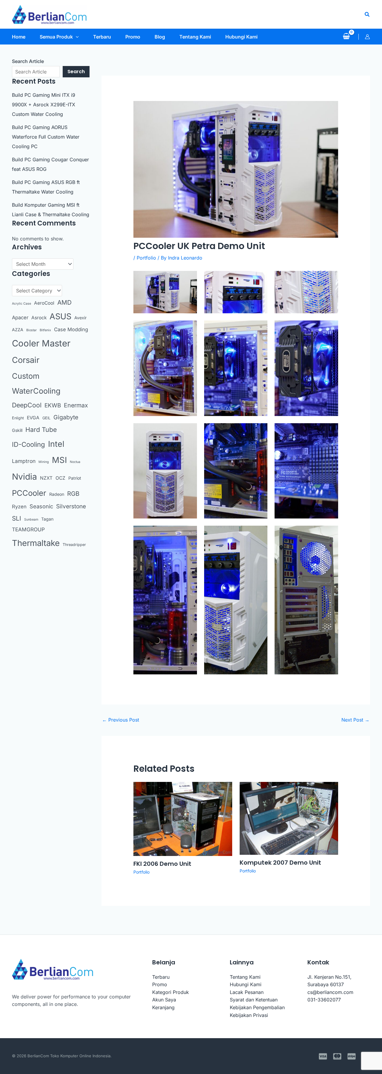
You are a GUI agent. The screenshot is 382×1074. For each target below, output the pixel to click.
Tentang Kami (245, 977)
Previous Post (120, 720)
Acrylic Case (21, 304)
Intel (56, 444)
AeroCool (44, 303)
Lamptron (24, 461)
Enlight (18, 418)
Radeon (56, 494)
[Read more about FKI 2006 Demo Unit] (182, 818)
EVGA (33, 418)
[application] (76, 37)
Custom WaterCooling (36, 383)
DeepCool (26, 405)
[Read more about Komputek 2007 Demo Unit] (289, 818)
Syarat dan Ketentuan (254, 1000)
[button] (367, 14)
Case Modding (71, 329)
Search (76, 71)
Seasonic (41, 506)
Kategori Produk (170, 992)
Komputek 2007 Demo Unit (280, 862)
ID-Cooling (28, 444)
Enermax (76, 405)
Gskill (17, 430)
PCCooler (29, 493)
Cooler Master (41, 343)
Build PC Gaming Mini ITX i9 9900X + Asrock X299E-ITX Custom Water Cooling (43, 104)
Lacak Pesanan (247, 992)
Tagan (47, 518)
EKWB (52, 405)
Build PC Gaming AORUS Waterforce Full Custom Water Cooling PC (45, 136)
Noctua (75, 462)
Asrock (39, 317)
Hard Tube (41, 429)
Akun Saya (164, 1000)
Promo (159, 984)
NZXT (46, 478)
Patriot (74, 478)
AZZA (17, 329)
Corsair (25, 360)
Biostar (31, 330)
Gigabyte (65, 417)
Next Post (355, 720)
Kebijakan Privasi (249, 1015)
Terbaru (161, 977)
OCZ (60, 478)
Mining (43, 462)
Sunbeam (31, 519)
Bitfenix (45, 330)
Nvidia (24, 477)
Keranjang (163, 1007)
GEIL (46, 418)
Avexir (80, 317)
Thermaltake (36, 543)
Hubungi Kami (245, 984)
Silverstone (71, 506)
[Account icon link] (367, 36)
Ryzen (19, 507)
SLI (16, 518)
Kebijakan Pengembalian (257, 1007)
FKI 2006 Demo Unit (162, 864)
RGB (73, 493)
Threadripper (74, 544)
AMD (64, 302)
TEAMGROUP (28, 529)
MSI (59, 460)
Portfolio (146, 258)
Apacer (20, 317)
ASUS (60, 316)
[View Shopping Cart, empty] (346, 37)
